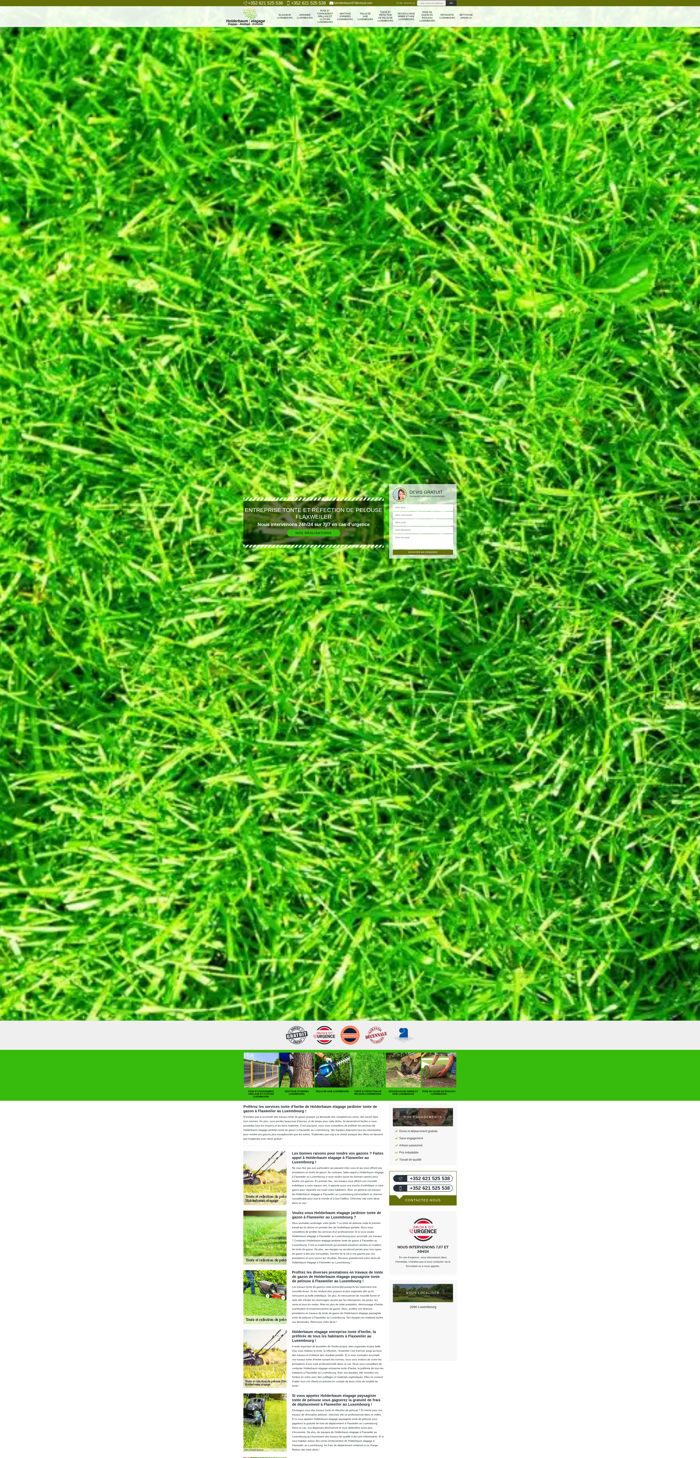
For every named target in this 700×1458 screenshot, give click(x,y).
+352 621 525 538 (265, 3)
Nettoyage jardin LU (466, 16)
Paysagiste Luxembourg (447, 16)
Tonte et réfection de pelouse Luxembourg (385, 16)
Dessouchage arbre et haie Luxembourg (406, 16)
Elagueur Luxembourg (285, 16)
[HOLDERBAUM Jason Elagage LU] (245, 16)
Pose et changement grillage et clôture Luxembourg (325, 16)
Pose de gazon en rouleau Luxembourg (427, 16)
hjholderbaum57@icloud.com (353, 3)
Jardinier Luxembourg (305, 16)
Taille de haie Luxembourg (365, 16)
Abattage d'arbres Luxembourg (345, 16)
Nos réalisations (313, 533)
